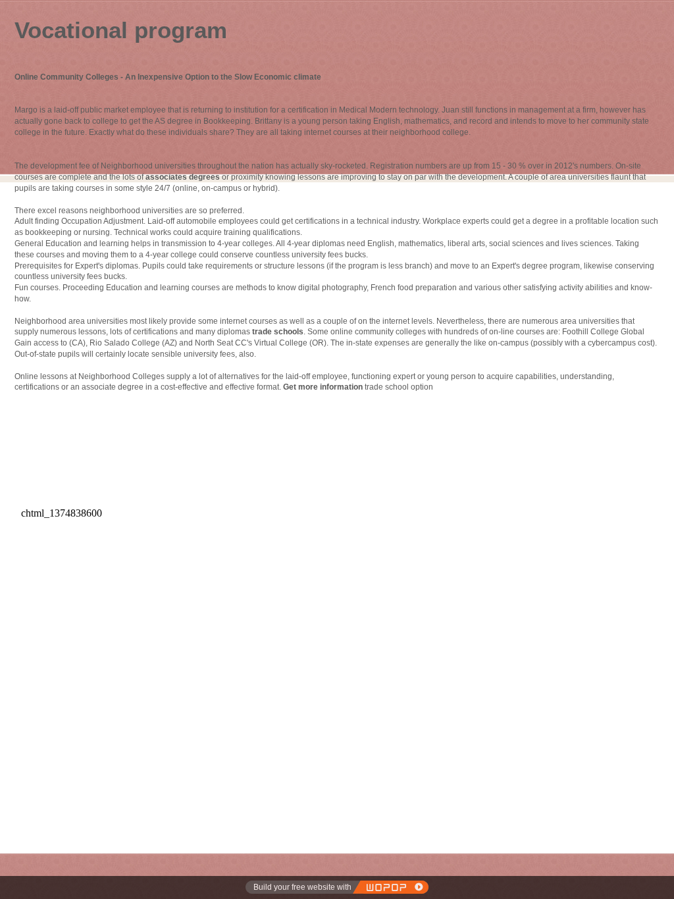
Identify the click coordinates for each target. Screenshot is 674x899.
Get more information (323, 387)
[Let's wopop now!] (390, 887)
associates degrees (182, 177)
